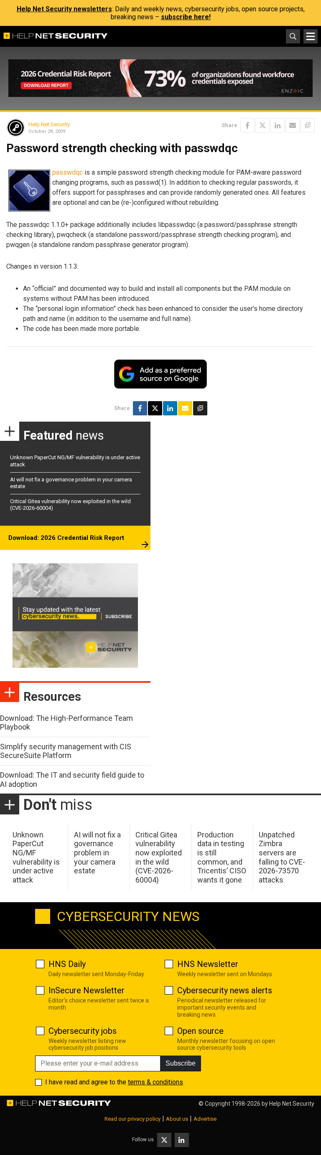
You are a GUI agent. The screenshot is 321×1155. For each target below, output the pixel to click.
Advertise (205, 1119)
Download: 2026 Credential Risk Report (66, 538)
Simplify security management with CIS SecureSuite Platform (65, 751)
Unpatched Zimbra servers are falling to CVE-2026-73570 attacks (282, 857)
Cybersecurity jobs (82, 1031)
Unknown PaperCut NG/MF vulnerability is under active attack (36, 857)
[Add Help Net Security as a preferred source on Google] (308, 125)
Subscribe (181, 1063)
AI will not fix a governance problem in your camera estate (97, 852)
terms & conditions (155, 1082)
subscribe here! (186, 17)
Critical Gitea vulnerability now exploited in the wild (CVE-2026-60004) (158, 857)
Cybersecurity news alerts (224, 990)
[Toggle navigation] (310, 36)
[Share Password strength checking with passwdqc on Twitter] (262, 125)
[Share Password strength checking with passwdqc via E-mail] (292, 125)
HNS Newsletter (207, 964)
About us (177, 1119)
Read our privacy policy (132, 1119)
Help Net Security (49, 124)
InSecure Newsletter (86, 990)
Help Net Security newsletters (64, 9)
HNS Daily (67, 964)
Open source (200, 1031)
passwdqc (67, 172)
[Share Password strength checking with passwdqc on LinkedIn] (277, 125)
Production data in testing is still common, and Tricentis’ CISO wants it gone (221, 857)
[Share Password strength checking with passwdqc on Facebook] (247, 125)
